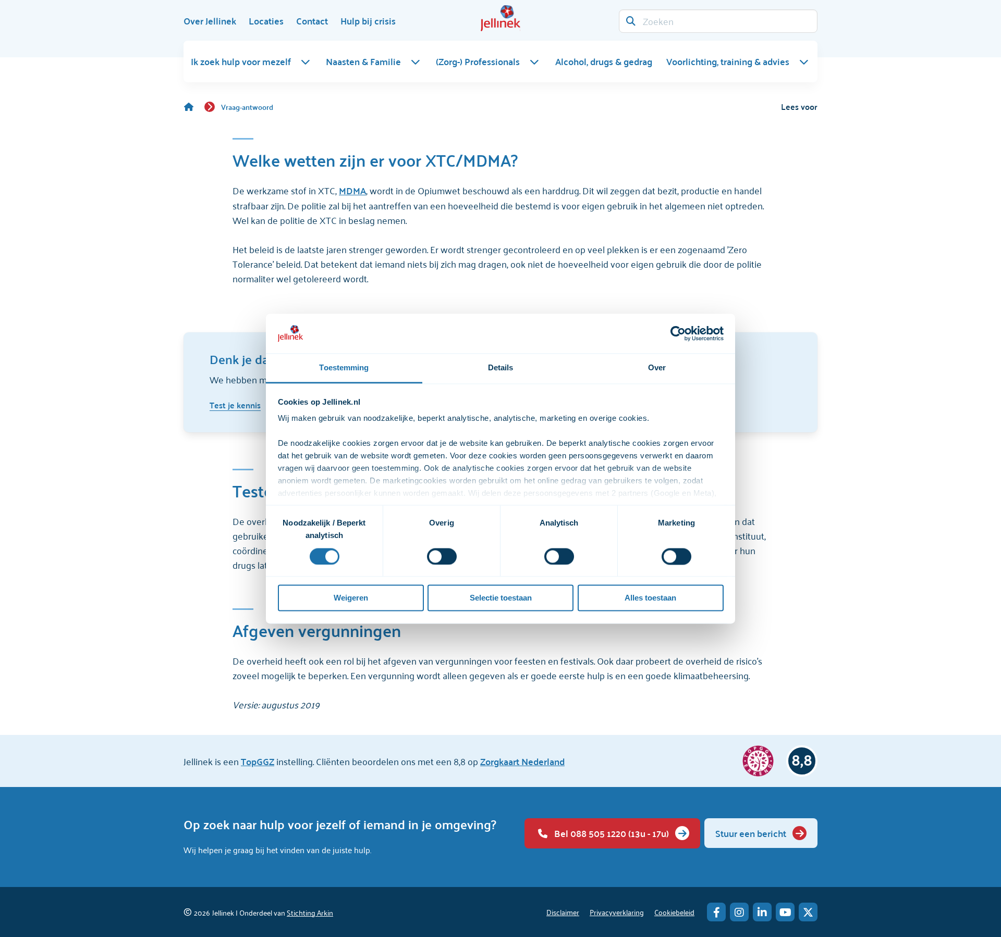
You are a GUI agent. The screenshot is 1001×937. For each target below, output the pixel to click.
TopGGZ (257, 761)
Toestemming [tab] (344, 368)
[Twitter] (808, 912)
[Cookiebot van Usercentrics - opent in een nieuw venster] (678, 333)
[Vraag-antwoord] (194, 107)
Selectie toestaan (501, 598)
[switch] (442, 556)
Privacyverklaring (617, 911)
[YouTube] (785, 912)
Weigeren (351, 598)
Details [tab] (501, 368)
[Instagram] (739, 912)
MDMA (352, 190)
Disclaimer (562, 911)
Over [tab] (657, 368)
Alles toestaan (650, 598)
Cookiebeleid (674, 911)
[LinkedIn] (762, 912)
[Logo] (500, 18)
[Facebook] (716, 912)
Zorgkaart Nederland (522, 761)
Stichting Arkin (310, 912)
